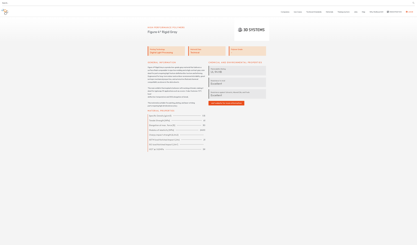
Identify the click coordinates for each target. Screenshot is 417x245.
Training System (344, 12)
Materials (329, 12)
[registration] (388, 12)
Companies (285, 12)
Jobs (355, 12)
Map (363, 12)
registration (396, 12)
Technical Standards (314, 12)
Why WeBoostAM (376, 12)
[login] (407, 12)
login (410, 12)
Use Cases (298, 12)
